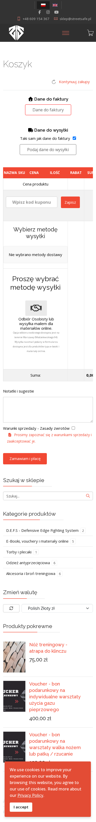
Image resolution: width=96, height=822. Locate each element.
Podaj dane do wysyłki (48, 149)
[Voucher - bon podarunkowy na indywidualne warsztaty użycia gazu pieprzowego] (14, 696)
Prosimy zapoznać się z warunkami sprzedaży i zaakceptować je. (49, 438)
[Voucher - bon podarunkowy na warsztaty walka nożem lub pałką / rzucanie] (14, 747)
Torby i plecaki (21, 551)
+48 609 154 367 (36, 18)
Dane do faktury (48, 110)
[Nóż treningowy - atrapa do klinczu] (14, 657)
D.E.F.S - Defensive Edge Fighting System (45, 530)
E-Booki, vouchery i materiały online (40, 541)
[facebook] (39, 12)
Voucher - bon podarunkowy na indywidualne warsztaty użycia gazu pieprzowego (55, 696)
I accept (21, 807)
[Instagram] (48, 12)
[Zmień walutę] (11, 608)
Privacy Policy (30, 795)
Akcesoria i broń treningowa (33, 573)
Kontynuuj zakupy (74, 81)
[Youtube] (56, 12)
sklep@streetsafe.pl (75, 18)
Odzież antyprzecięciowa (30, 562)
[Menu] (66, 33)
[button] (57, 608)
